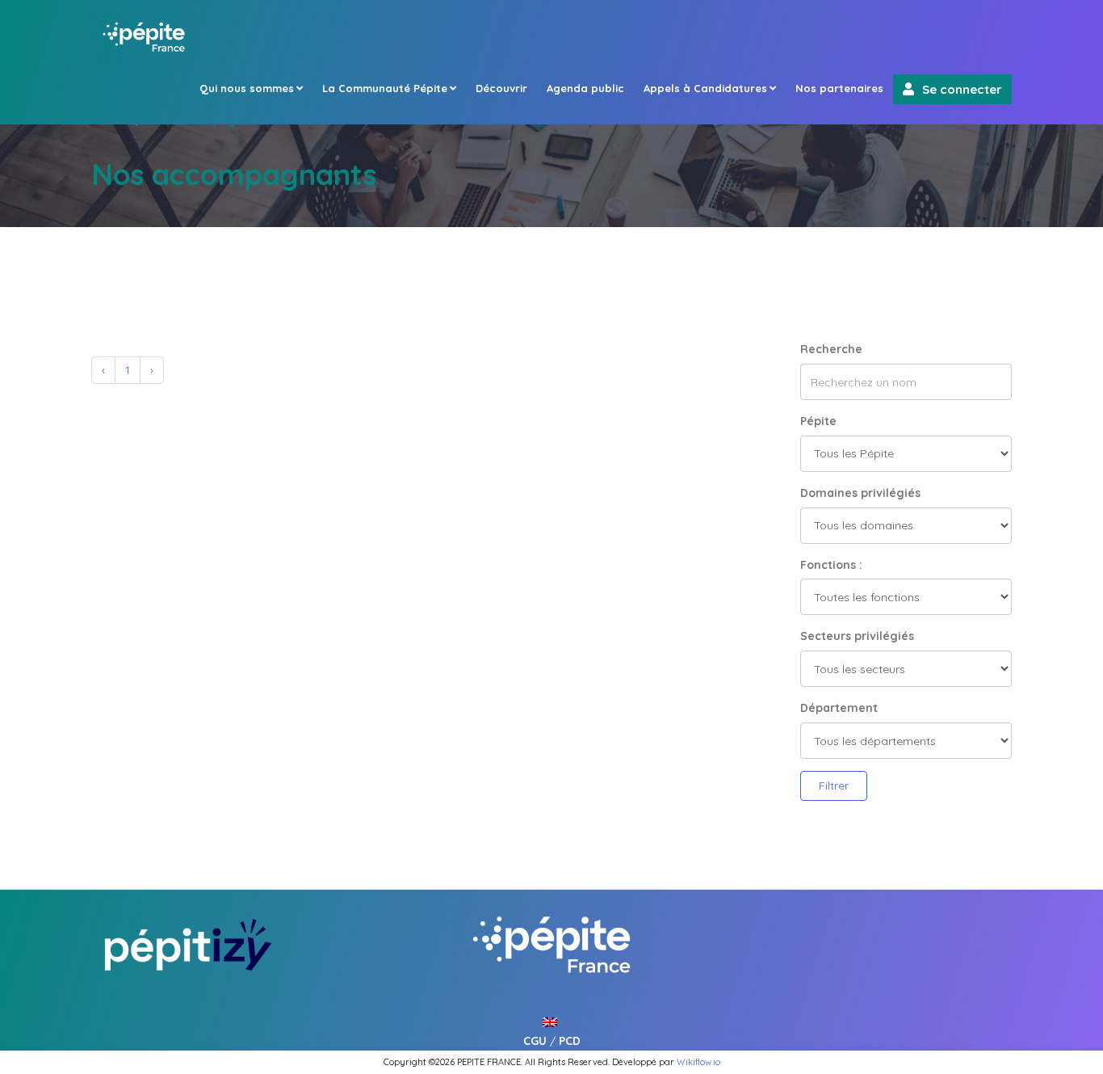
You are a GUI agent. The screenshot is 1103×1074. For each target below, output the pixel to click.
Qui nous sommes (246, 88)
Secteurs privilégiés (857, 636)
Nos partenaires (839, 88)
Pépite (818, 421)
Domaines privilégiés (860, 493)
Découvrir (501, 88)
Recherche (831, 349)
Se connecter (962, 89)
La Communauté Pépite (384, 88)
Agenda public (585, 88)
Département (839, 708)
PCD (570, 1041)
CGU (535, 1041)
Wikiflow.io (698, 1062)
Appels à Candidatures (705, 88)
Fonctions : (831, 565)
